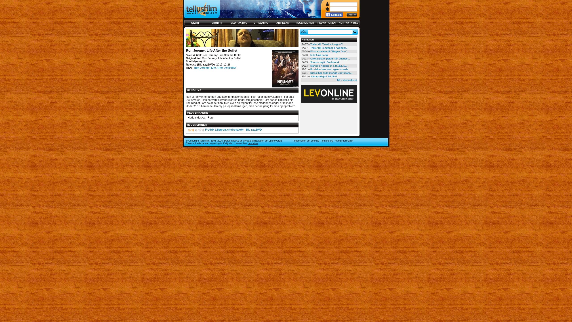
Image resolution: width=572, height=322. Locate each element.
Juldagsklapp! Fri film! (323, 76)
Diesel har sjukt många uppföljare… (331, 73)
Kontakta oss (348, 22)
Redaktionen (327, 22)
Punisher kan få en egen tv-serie (329, 69)
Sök (303, 31)
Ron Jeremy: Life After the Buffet (215, 67)
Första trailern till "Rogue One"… (329, 51)
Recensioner (305, 22)
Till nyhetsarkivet (347, 80)
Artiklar (282, 22)
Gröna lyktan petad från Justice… (330, 58)
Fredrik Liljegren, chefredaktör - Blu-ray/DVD (233, 129)
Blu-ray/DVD (239, 22)
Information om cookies (306, 140)
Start (195, 22)
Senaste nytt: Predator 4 (324, 62)
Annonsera (327, 140)
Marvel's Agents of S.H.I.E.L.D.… (329, 65)
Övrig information (344, 140)
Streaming (261, 22)
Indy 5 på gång (319, 55)
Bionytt (217, 22)
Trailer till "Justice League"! (326, 44)
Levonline (253, 143)
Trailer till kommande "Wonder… (329, 48)
